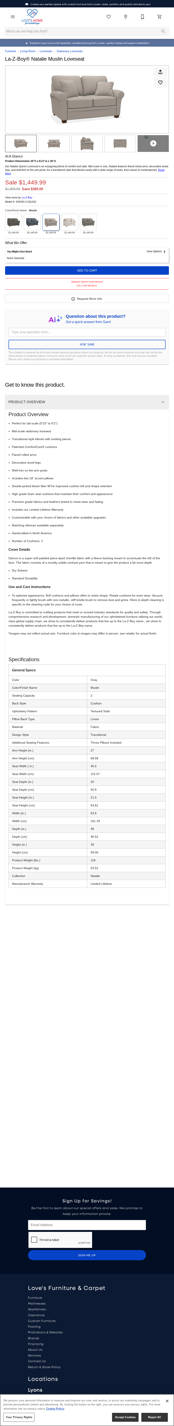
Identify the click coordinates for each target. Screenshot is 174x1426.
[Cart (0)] (159, 17)
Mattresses (37, 1303)
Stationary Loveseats (70, 51)
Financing (36, 1344)
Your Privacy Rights (19, 1417)
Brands (33, 1338)
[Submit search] (163, 31)
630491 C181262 (26, 202)
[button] (13, 17)
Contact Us (37, 1361)
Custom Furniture (41, 1321)
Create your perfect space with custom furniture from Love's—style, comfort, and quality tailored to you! (90, 4)
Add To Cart (87, 270)
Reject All (154, 1417)
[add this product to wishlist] (160, 82)
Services (34, 1355)
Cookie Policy (55, 1408)
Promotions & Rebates (45, 1332)
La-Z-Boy (27, 197)
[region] (87, 1410)
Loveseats (46, 51)
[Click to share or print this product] (160, 72)
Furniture (10, 51)
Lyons (35, 1389)
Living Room (27, 51)
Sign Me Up (87, 1255)
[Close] (167, 1401)
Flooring (34, 1326)
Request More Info (89, 298)
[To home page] (32, 16)
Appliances (37, 1309)
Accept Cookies (125, 1417)
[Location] (126, 17)
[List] (109, 17)
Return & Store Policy (44, 1367)
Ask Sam (87, 344)
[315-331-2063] (143, 17)
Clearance (36, 1315)
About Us (35, 1349)
